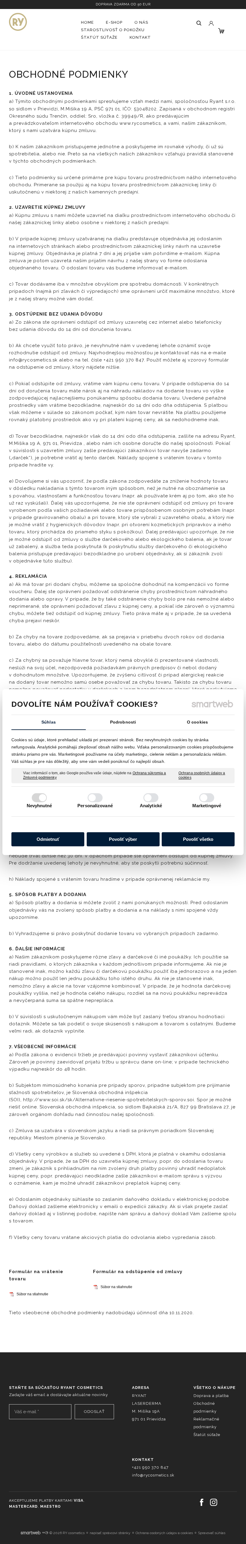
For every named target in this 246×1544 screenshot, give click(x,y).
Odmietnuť (48, 839)
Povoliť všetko (198, 839)
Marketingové (206, 805)
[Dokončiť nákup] (221, 31)
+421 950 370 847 (150, 1467)
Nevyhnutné (39, 805)
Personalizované (95, 805)
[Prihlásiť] (210, 18)
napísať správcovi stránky (110, 1533)
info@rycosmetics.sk (153, 1475)
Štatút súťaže (207, 1434)
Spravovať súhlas (211, 1533)
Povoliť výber (123, 839)
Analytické (151, 805)
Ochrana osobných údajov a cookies (201, 775)
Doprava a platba (211, 1395)
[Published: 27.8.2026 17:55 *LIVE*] (45, 1533)
